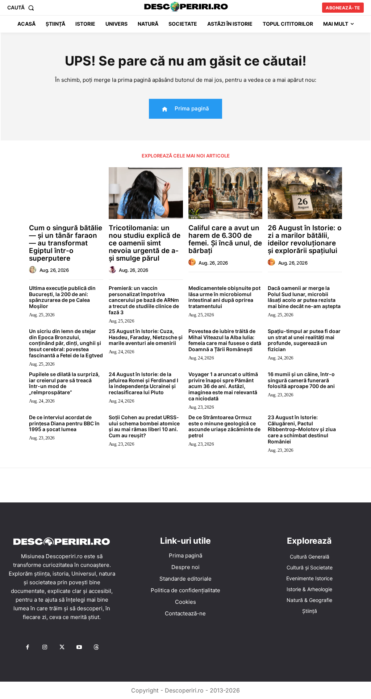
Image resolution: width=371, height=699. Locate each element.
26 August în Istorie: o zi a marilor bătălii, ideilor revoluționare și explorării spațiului (305, 239)
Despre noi (185, 567)
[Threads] (96, 647)
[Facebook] (27, 647)
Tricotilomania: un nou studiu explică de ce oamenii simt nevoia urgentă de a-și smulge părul (144, 243)
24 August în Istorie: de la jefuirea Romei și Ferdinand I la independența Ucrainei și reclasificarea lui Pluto (143, 383)
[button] (22, 7)
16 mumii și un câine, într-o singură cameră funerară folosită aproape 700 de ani (301, 380)
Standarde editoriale (185, 578)
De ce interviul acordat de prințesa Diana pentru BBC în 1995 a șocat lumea (64, 423)
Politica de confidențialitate (185, 590)
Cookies (185, 601)
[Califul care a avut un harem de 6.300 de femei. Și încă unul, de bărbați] (225, 193)
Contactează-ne (185, 613)
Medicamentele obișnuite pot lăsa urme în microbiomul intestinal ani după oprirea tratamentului (224, 297)
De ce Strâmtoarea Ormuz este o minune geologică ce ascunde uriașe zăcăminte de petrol (224, 426)
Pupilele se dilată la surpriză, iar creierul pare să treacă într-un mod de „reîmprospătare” (64, 383)
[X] (62, 647)
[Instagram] (44, 647)
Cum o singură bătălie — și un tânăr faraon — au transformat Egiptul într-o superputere (65, 243)
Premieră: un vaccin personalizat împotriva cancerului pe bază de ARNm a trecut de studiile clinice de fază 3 (144, 300)
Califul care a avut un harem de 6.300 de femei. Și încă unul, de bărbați (225, 239)
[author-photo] (33, 270)
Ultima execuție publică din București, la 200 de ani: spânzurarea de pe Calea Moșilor (62, 297)
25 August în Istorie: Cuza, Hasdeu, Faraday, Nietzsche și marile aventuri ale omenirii (146, 337)
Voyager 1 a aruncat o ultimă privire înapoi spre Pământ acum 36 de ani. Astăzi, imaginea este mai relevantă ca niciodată (223, 386)
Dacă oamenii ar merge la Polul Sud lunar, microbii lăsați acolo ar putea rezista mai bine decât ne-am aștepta (304, 297)
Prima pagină (185, 555)
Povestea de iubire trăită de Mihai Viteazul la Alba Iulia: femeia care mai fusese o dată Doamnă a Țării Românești (224, 340)
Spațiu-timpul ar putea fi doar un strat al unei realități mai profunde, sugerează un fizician (304, 340)
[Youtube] (79, 647)
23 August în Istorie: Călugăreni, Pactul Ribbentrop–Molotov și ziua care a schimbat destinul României (302, 429)
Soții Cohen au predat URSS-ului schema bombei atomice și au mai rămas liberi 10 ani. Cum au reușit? (144, 426)
